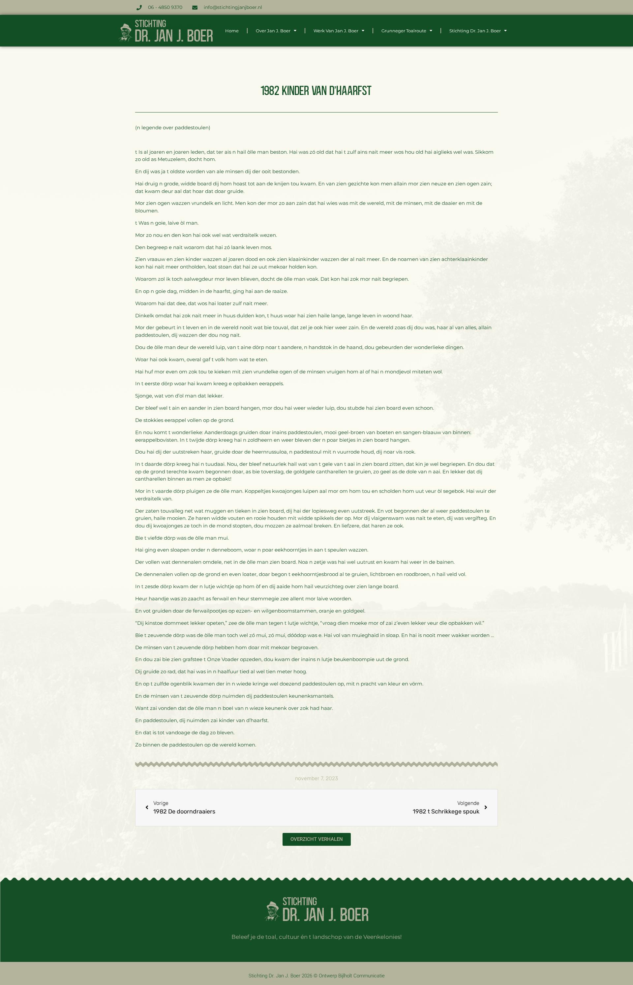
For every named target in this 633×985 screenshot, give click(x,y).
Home (232, 30)
